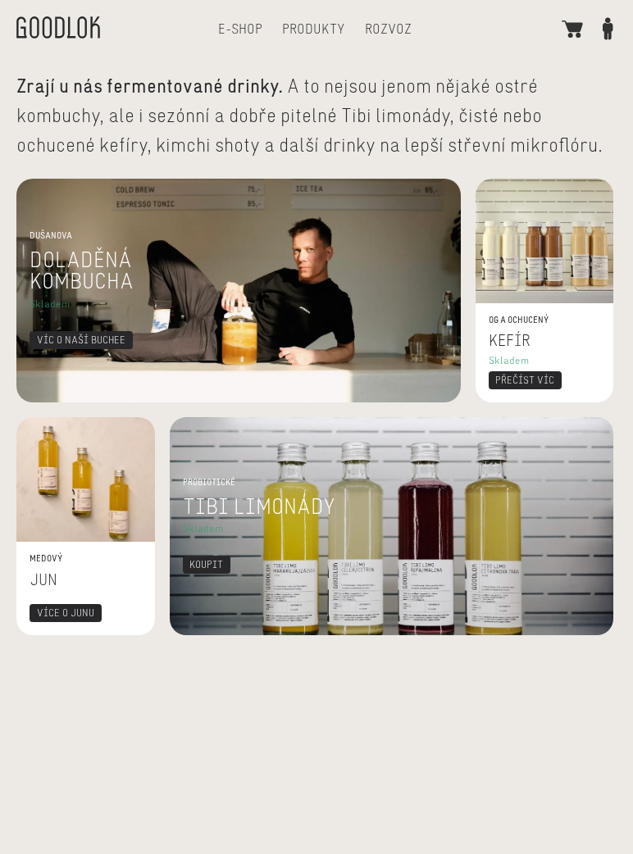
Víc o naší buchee (68, 188)
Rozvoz (388, 28)
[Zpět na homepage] (58, 29)
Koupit (189, 427)
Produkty (313, 28)
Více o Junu (51, 427)
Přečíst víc (507, 188)
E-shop (240, 28)
